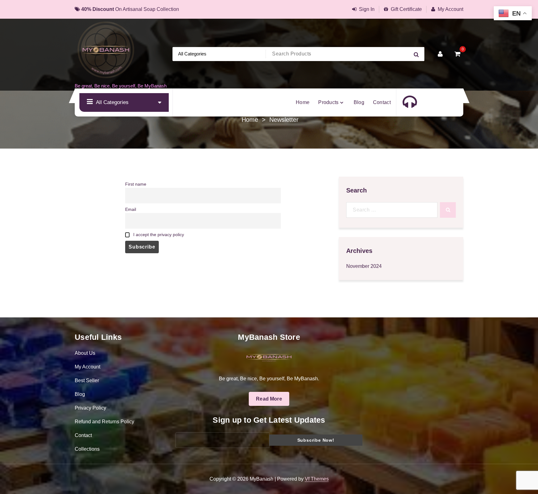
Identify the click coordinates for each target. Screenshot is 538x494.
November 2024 (364, 266)
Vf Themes (317, 479)
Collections (87, 449)
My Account (450, 9)
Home (250, 119)
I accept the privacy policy (158, 234)
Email (130, 209)
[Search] (448, 210)
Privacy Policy (90, 408)
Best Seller (87, 380)
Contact (83, 435)
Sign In (367, 9)
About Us (85, 353)
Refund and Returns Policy (104, 421)
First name (135, 184)
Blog (80, 394)
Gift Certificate (406, 9)
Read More (269, 398)
